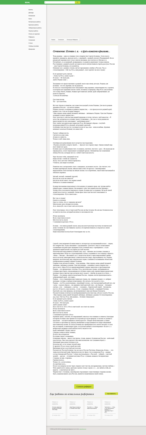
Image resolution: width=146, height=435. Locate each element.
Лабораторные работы (35, 28)
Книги (30, 18)
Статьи (31, 43)
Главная (53, 39)
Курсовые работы (34, 25)
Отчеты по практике (34, 34)
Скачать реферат (83, 386)
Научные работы (33, 31)
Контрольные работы (35, 21)
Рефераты (32, 37)
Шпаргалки (32, 49)
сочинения (61, 39)
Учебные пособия (34, 46)
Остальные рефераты (72, 39)
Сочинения (32, 40)
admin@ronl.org (82, 429)
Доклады (31, 12)
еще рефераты (111, 393)
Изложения (32, 15)
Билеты (31, 9)
